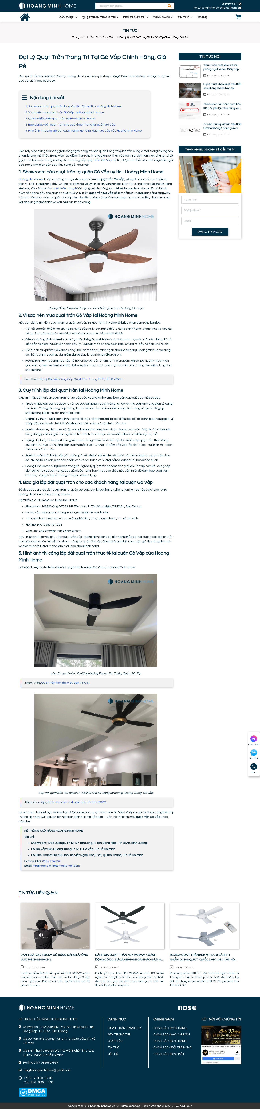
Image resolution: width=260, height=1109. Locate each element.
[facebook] (221, 1044)
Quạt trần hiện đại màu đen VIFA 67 (65, 682)
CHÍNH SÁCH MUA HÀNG (170, 1027)
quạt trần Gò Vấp (99, 160)
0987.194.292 (51, 861)
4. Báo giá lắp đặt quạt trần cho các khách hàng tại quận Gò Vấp (70, 124)
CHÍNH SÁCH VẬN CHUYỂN (171, 1034)
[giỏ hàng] (238, 17)
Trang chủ (78, 37)
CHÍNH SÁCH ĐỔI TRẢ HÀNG (172, 1047)
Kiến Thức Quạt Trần (102, 37)
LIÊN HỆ (202, 17)
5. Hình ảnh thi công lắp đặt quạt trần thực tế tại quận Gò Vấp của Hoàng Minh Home (83, 130)
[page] (180, 1007)
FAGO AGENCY (181, 1105)
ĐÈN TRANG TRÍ (134, 17)
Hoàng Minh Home (31, 179)
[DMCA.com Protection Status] (33, 1092)
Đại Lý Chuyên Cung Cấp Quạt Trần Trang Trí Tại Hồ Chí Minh (81, 379)
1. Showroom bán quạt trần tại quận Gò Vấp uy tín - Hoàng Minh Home (73, 106)
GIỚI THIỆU (66, 17)
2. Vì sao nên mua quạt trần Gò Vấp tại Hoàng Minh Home (64, 112)
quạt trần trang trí (65, 188)
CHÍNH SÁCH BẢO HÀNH (169, 1040)
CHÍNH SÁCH (161, 17)
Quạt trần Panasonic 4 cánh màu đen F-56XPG (73, 802)
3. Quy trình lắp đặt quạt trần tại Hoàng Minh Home (60, 118)
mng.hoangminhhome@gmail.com (56, 865)
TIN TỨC (183, 17)
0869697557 (229, 3)
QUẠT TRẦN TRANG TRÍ (99, 17)
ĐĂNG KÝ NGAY (210, 232)
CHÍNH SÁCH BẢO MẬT (169, 1053)
